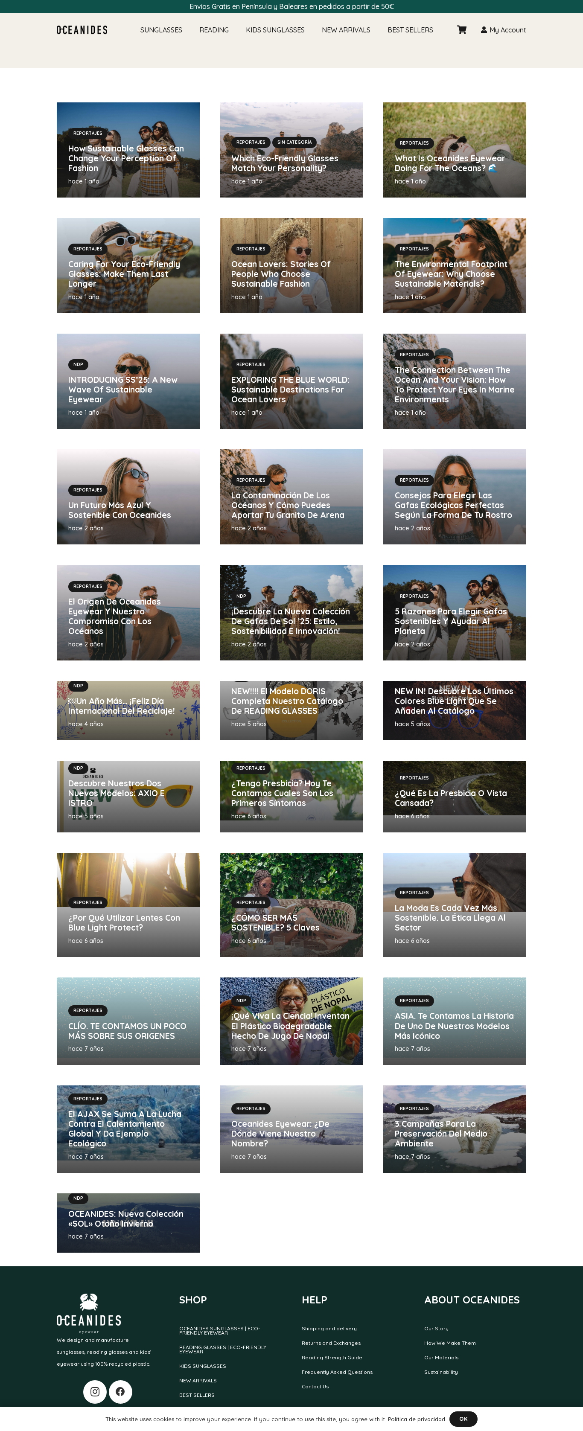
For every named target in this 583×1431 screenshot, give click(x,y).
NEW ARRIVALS (198, 1380)
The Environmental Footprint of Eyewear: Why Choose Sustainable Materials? (451, 274)
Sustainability (441, 1372)
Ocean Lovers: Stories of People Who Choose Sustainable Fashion (281, 274)
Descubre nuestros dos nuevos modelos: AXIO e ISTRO (116, 793)
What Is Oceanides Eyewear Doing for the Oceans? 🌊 (450, 163)
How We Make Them (450, 1343)
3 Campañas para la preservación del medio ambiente (441, 1134)
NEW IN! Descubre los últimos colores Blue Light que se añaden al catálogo (454, 701)
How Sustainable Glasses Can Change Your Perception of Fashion (126, 158)
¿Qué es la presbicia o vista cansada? (451, 798)
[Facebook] (120, 1392)
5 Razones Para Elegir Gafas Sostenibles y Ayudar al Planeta (451, 621)
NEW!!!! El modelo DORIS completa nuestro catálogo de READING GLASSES (287, 701)
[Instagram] (95, 1392)
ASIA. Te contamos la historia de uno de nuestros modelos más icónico (454, 1026)
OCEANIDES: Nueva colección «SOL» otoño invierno (126, 1219)
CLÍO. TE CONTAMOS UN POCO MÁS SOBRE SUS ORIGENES (127, 1031)
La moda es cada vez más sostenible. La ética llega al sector (450, 918)
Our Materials (441, 1357)
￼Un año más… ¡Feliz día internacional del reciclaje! (122, 706)
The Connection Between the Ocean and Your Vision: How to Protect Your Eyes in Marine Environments (455, 384)
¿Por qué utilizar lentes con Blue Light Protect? (124, 923)
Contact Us (315, 1386)
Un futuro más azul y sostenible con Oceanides (119, 510)
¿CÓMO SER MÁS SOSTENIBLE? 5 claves (275, 923)
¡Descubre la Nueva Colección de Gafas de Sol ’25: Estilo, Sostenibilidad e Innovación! (290, 621)
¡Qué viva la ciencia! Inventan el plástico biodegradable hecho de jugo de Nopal (290, 1026)
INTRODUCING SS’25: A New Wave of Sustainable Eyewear (123, 389)
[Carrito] (461, 30)
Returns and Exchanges (331, 1343)
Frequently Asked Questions (337, 1372)
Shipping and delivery (329, 1328)
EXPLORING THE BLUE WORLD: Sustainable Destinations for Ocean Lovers (290, 389)
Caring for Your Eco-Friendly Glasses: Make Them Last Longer (124, 274)
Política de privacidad (416, 1419)
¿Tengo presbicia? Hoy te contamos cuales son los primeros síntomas (282, 793)
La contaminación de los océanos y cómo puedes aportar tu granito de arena (287, 505)
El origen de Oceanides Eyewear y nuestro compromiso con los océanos (114, 616)
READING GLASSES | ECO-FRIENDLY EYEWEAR (222, 1349)
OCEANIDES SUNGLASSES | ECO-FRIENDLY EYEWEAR (219, 1330)
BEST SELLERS (197, 1395)
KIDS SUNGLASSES (202, 1366)
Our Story (436, 1328)
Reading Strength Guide (332, 1357)
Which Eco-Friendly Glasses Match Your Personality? (284, 163)
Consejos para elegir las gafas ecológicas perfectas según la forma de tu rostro (453, 505)
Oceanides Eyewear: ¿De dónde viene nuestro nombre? (280, 1134)
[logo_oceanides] (82, 29)
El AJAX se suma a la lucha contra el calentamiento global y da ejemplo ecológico (124, 1129)
